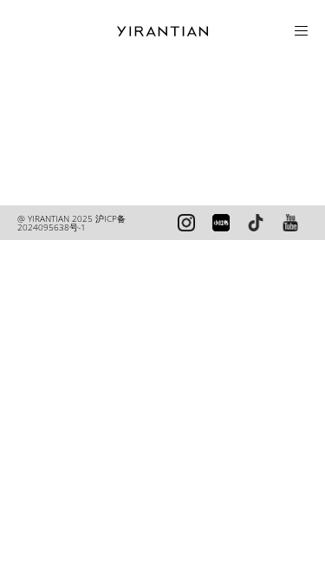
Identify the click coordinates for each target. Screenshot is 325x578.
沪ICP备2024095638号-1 (71, 222)
